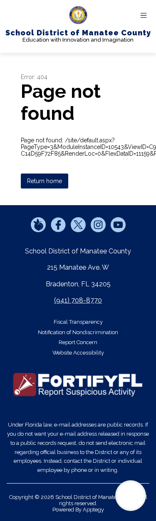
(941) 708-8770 (78, 300)
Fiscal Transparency (78, 322)
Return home (44, 181)
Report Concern (78, 342)
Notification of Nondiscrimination (78, 332)
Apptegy (93, 509)
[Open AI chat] (130, 495)
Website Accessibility (78, 353)
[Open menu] (143, 15)
